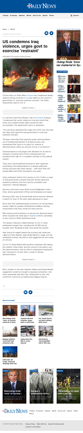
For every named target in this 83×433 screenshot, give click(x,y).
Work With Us (42, 424)
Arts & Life (37, 15)
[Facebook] (46, 33)
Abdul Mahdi (38, 118)
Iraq (27, 98)
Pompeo (29, 95)
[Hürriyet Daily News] (41, 6)
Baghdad (33, 216)
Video (75, 411)
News (5, 29)
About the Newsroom (56, 424)
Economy (13, 15)
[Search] (71, 15)
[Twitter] (51, 33)
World (28, 15)
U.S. (4, 286)
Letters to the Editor (33, 427)
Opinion (22, 15)
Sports (45, 15)
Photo (51, 15)
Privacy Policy (30, 424)
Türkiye (5, 15)
